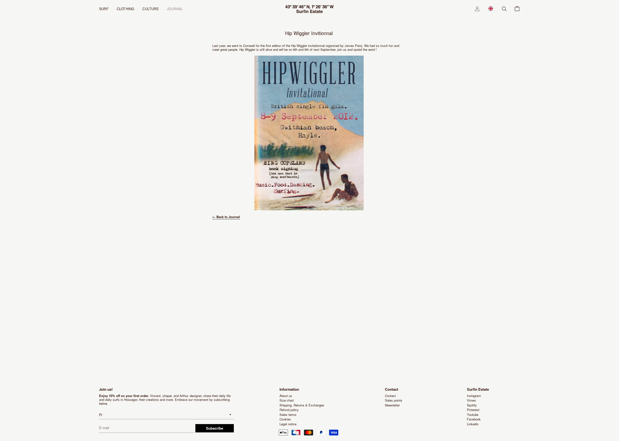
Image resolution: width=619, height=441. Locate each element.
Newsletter (392, 405)
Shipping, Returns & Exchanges (302, 405)
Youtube (472, 414)
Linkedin (473, 424)
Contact (390, 395)
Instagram (474, 395)
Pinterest (473, 409)
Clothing (125, 8)
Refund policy (289, 409)
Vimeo (471, 400)
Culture (150, 8)
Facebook (474, 419)
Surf (104, 8)
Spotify (472, 405)
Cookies (285, 419)
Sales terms (288, 414)
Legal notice (288, 424)
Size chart (287, 400)
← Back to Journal (226, 216)
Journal (175, 8)
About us (286, 395)
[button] (491, 8)
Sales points (393, 400)
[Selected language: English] (491, 8)
